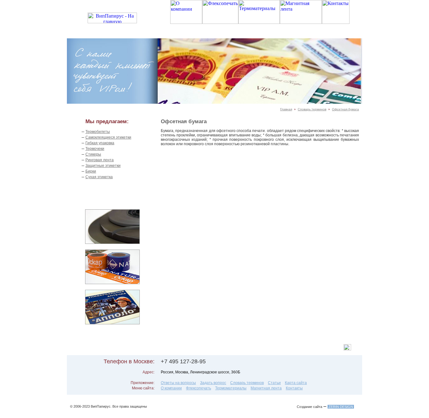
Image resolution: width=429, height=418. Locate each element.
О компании (171, 388)
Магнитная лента (266, 388)
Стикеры (93, 154)
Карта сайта (296, 383)
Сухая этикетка (99, 177)
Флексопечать (198, 388)
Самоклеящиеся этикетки (108, 137)
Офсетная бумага (345, 109)
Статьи (274, 383)
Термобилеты (97, 131)
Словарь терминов (312, 109)
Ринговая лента (99, 160)
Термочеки (94, 148)
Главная (286, 109)
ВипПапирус (101, 406)
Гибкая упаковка (99, 143)
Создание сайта (309, 407)
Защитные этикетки (103, 165)
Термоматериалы (231, 388)
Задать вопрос (213, 383)
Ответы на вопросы (178, 383)
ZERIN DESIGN (341, 407)
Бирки (90, 171)
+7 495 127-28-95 (183, 361)
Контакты (294, 388)
